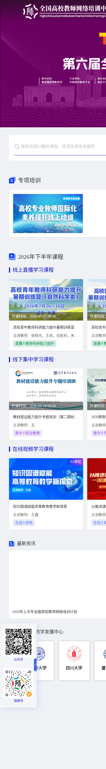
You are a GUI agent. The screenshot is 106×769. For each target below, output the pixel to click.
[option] (38, 661)
